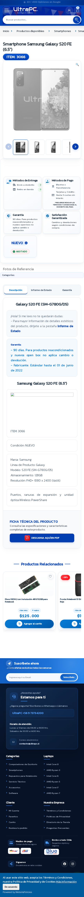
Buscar (76, 20)
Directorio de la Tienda (58, 822)
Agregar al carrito (33, 623)
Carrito (12, 822)
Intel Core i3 (52, 764)
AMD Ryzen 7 (53, 793)
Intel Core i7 (52, 787)
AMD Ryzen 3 (53, 770)
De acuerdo (11, 887)
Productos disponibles (30, 31)
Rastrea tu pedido (18, 828)
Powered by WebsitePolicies (17, 892)
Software (13, 793)
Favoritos (13, 816)
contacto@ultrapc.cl (29, 743)
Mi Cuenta (14, 810)
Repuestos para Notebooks (23, 775)
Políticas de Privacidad (58, 816)
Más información (66, 882)
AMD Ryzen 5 (53, 781)
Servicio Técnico (17, 781)
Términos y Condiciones (58, 810)
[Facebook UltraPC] (64, 864)
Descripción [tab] (15, 290)
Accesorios (14, 787)
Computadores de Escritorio (23, 764)
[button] (77, 64)
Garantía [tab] (67, 290)
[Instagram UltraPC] (72, 864)
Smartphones (62, 31)
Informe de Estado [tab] (41, 290)
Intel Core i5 (52, 775)
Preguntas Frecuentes (57, 828)
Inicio (6, 31)
